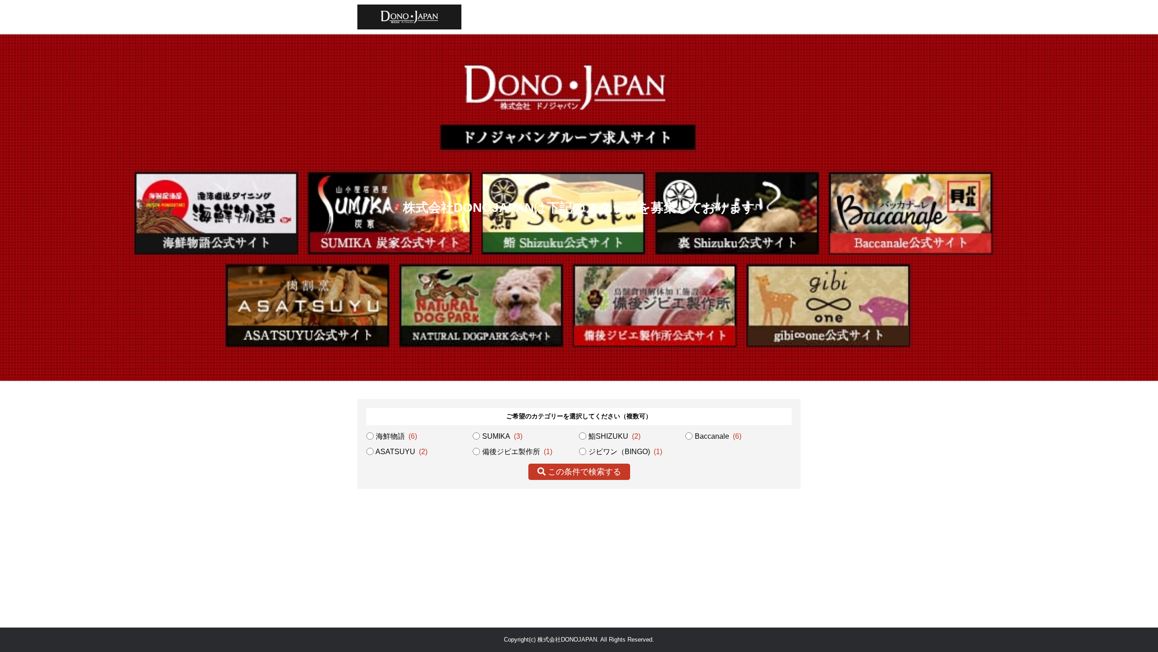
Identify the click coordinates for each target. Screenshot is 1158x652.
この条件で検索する (583, 471)
